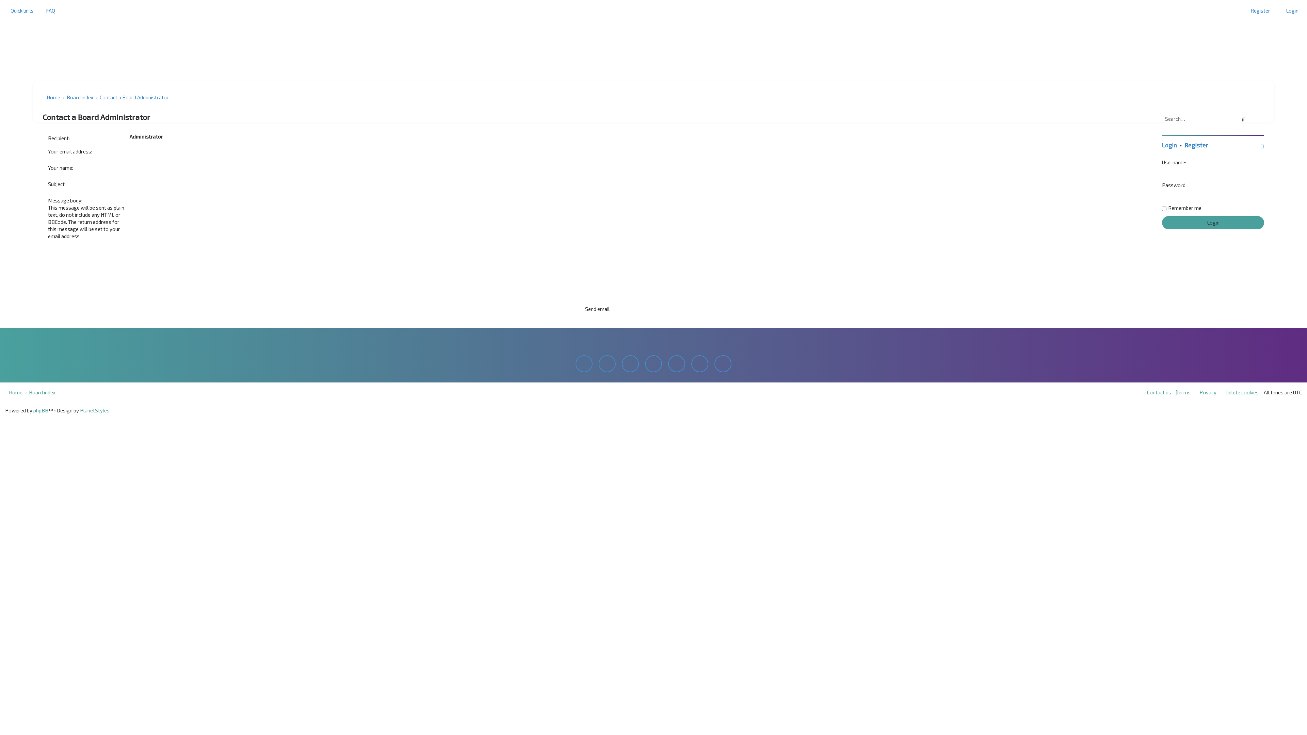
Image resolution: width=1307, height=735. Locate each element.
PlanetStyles (95, 410)
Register (1196, 145)
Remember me (1184, 208)
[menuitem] (49, 10)
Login (1169, 145)
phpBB (40, 410)
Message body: (65, 200)
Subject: (57, 184)
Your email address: (70, 151)
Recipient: (59, 138)
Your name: (60, 168)
